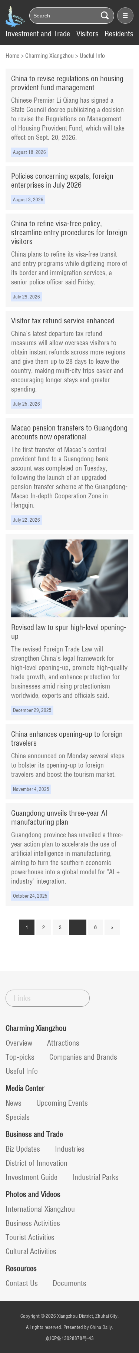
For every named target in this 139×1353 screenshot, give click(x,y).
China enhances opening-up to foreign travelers (67, 738)
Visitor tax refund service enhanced (63, 320)
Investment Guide (31, 1177)
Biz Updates (23, 1149)
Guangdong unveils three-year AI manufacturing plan (59, 817)
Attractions (63, 1042)
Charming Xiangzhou (49, 55)
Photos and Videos (33, 1194)
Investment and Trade (38, 33)
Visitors (87, 33)
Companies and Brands (83, 1057)
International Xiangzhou (40, 1209)
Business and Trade (34, 1134)
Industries (70, 1149)
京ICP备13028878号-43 (69, 1338)
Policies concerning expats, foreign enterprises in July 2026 (62, 180)
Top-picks (20, 1057)
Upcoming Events (62, 1103)
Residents (119, 33)
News (13, 1103)
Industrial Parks (95, 1177)
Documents (69, 1283)
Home (12, 55)
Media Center (25, 1088)
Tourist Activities (30, 1237)
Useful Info (92, 55)
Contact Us (22, 1283)
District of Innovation (36, 1163)
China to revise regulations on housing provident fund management (67, 83)
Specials (18, 1117)
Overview (19, 1042)
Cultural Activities (31, 1251)
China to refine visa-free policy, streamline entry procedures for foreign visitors (69, 232)
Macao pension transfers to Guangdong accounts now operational (69, 432)
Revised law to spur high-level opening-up (68, 632)
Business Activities (33, 1223)
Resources (21, 1268)
